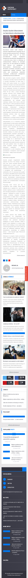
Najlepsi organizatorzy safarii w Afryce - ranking (13, 399)
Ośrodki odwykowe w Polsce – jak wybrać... (12, 406)
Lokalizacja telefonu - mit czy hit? (11, 324)
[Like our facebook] (17, 378)
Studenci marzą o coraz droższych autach (13, 336)
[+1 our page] (17, 383)
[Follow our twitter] (5, 378)
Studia (5, 26)
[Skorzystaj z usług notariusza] (14, 425)
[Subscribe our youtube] (5, 383)
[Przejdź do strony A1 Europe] (14, 372)
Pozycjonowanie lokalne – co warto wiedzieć (13, 419)
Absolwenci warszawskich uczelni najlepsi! (13, 361)
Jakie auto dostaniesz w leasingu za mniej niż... (13, 402)
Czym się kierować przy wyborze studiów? (13, 297)
